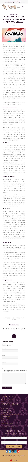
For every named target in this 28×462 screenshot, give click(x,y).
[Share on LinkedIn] (14, 329)
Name (3, 348)
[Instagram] (12, 451)
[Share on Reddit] (22, 329)
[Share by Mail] (24, 329)
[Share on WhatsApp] (8, 329)
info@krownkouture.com (19, 2)
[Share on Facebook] (3, 329)
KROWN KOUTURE (9, 404)
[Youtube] (18, 451)
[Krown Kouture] (11, 7)
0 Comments (15, 317)
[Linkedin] (15, 451)
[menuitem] (18, 7)
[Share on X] (6, 329)
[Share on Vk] (19, 329)
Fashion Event (14, 14)
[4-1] (14, 35)
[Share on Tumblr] (16, 329)
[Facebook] (7, 451)
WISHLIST (18, 1)
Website (4, 362)
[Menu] (18, 7)
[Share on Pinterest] (11, 329)
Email (3, 355)
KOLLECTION (7, 423)
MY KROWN (11, 1)
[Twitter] (10, 451)
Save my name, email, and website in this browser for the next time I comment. (15, 371)
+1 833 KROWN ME (8, 2)
